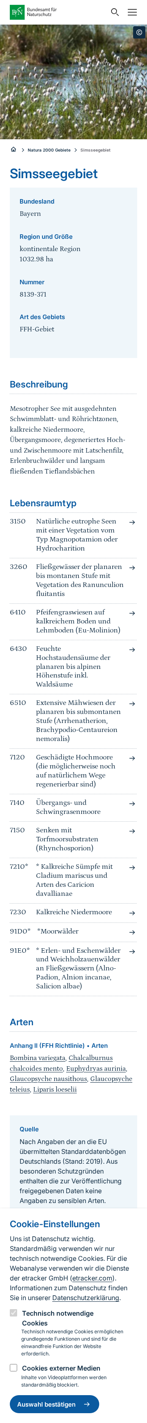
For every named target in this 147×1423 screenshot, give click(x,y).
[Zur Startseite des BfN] (58, 12)
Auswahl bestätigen (46, 1404)
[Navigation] (130, 12)
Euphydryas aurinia (96, 1069)
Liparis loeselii (55, 1089)
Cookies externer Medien (61, 1368)
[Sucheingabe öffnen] (113, 12)
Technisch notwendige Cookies (58, 1318)
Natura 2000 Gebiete (49, 149)
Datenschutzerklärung (85, 1298)
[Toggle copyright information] (139, 32)
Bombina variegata (37, 1058)
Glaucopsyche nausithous (48, 1079)
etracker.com (92, 1278)
